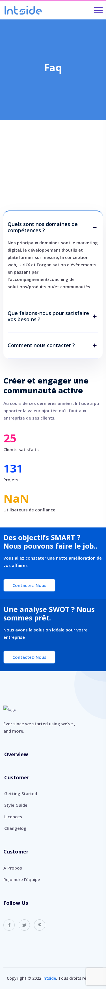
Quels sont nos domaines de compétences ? (43, 227)
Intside (49, 978)
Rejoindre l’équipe (21, 879)
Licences (13, 816)
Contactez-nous (29, 585)
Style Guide (15, 805)
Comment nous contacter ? (41, 345)
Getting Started (20, 793)
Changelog (15, 828)
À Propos (12, 868)
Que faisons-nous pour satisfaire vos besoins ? (48, 316)
